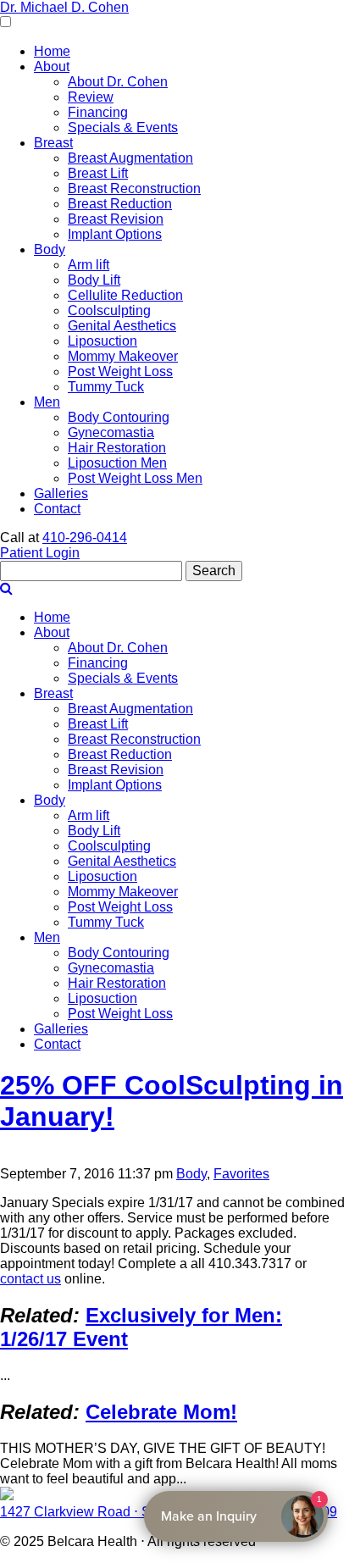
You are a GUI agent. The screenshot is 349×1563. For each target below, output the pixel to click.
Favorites (241, 1174)
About (51, 66)
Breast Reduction (120, 204)
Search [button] (213, 570)
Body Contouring (118, 417)
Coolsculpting (109, 310)
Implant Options (115, 234)
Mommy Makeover (123, 356)
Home (52, 51)
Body (49, 249)
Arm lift (88, 265)
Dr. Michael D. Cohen (64, 7)
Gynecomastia (111, 432)
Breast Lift (98, 173)
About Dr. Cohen (118, 82)
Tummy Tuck (106, 387)
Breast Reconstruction (134, 188)
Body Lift (94, 280)
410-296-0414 (84, 537)
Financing (98, 112)
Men (47, 402)
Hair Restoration (117, 448)
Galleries (61, 493)
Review (91, 97)
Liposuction (102, 341)
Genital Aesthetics (122, 326)
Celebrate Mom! (161, 1411)
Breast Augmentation (130, 158)
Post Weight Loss (120, 371)
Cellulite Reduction (125, 295)
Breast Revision (115, 219)
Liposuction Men (117, 463)
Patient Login (40, 553)
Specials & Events (123, 127)
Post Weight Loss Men (135, 478)
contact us (30, 1279)
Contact (57, 509)
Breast (53, 143)
